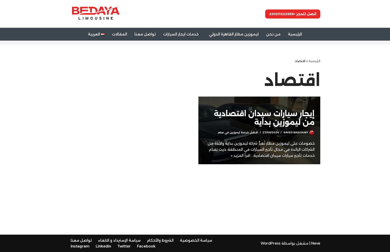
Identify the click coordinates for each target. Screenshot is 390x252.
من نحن (273, 34)
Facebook (146, 246)
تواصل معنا (145, 34)
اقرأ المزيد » (240, 155)
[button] (199, 34)
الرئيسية (295, 34)
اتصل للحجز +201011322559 (292, 14)
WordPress (271, 243)
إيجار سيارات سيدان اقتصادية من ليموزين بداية (264, 118)
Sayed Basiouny (295, 132)
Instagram (80, 246)
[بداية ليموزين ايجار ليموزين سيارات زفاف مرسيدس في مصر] (96, 14)
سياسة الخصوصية (196, 240)
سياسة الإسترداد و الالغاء (119, 240)
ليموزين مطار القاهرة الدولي (234, 34)
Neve (315, 243)
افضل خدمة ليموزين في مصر (238, 132)
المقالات (119, 34)
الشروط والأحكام (160, 240)
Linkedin (103, 246)
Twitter (124, 246)
